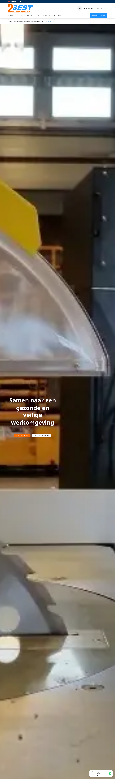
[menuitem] (11, 15)
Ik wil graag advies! (22, 426)
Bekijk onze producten (41, 426)
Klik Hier (49, 21)
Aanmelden (101, 8)
